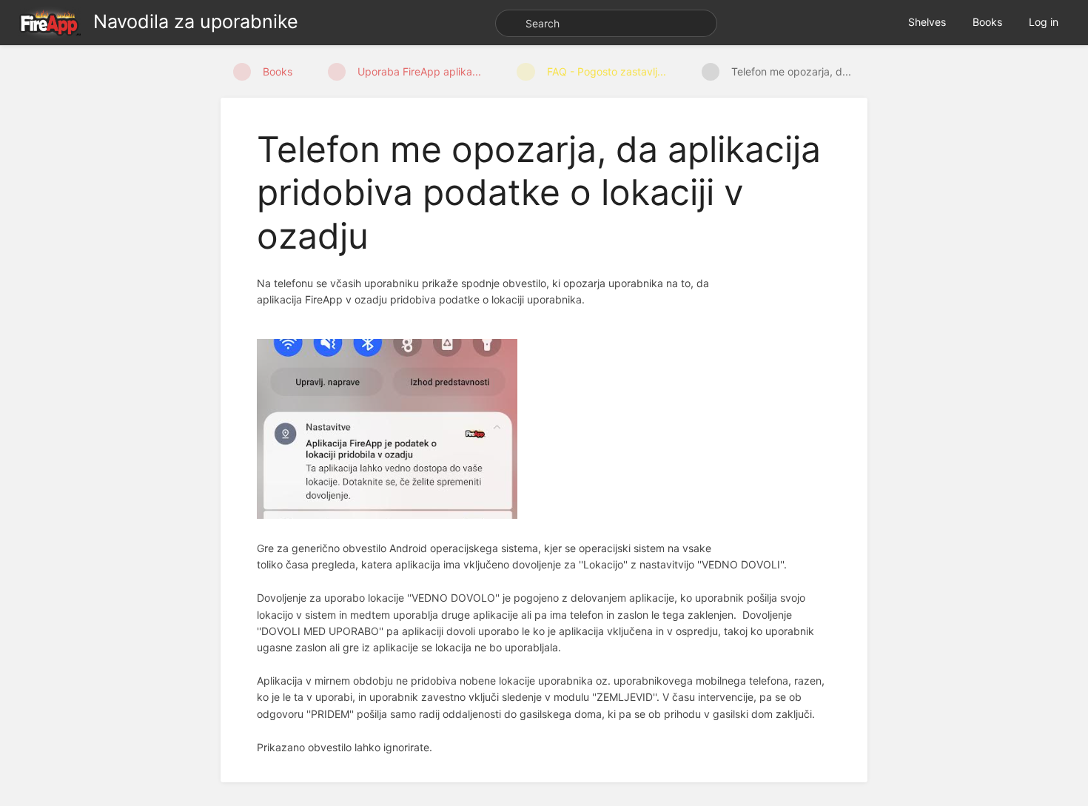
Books (987, 22)
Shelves (927, 22)
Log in (1043, 22)
